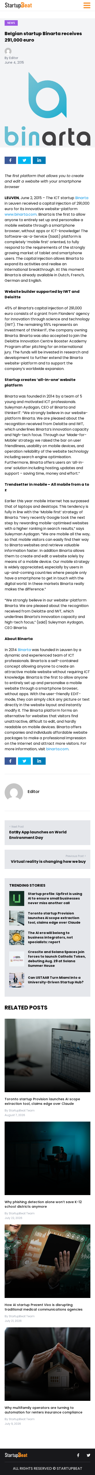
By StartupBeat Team (20, 1110)
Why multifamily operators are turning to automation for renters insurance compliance (43, 1410)
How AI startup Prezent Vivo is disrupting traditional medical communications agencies (44, 1307)
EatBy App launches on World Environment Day (38, 834)
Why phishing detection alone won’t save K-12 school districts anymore (43, 1204)
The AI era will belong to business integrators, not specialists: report (50, 938)
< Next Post (16, 827)
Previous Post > (76, 856)
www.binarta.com (21, 214)
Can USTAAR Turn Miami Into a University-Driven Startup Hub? (55, 980)
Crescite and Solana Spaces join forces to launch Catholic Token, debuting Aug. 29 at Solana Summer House (57, 959)
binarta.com (57, 749)
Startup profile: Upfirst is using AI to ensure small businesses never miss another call (55, 898)
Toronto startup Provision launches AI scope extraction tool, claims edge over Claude (54, 918)
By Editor (11, 58)
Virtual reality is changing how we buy (48, 861)
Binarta (81, 197)
